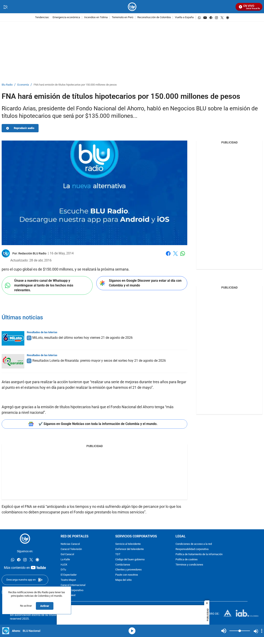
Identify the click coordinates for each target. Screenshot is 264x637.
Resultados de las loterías (42, 332)
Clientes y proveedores (128, 569)
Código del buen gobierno (130, 559)
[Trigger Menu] (5, 7)
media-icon (132, 631)
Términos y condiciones (189, 564)
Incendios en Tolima (96, 17)
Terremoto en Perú (122, 17)
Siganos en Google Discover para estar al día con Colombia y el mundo (145, 283)
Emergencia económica (66, 17)
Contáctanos (122, 564)
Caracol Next (68, 595)
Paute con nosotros (126, 575)
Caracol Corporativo (72, 590)
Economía (23, 85)
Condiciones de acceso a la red (194, 544)
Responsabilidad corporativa (192, 549)
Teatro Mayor (68, 580)
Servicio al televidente (128, 544)
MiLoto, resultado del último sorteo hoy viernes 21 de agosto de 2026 (82, 338)
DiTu (63, 569)
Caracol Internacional (73, 585)
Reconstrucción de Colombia (154, 17)
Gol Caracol (67, 554)
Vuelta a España (184, 17)
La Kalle (65, 559)
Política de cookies (187, 559)
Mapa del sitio (123, 580)
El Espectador (69, 575)
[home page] (132, 6)
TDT (117, 554)
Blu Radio (7, 85)
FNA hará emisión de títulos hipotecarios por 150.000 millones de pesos (75, 85)
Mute (223, 630)
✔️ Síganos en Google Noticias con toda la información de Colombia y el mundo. (98, 424)
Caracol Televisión (71, 549)
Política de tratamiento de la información (199, 554)
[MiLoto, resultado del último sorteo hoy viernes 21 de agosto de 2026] (13, 338)
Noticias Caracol (70, 544)
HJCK (64, 564)
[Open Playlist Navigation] (261, 631)
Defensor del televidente (129, 549)
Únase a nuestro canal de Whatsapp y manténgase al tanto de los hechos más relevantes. (43, 285)
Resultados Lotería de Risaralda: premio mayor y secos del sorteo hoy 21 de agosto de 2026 (99, 361)
